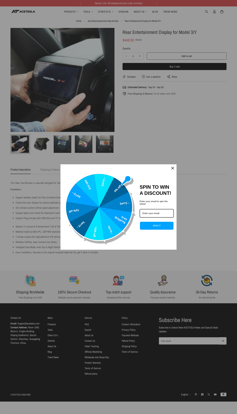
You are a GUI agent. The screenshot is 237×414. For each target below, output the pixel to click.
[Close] (173, 168)
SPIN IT (157, 225)
